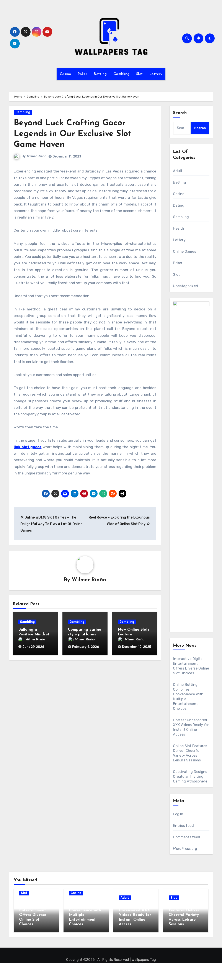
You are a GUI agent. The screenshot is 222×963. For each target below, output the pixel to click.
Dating (178, 205)
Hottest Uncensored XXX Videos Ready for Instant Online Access (135, 915)
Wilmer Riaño (37, 156)
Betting (100, 74)
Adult (177, 171)
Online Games (184, 251)
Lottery (155, 74)
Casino (65, 74)
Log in (178, 814)
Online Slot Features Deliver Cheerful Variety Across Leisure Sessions (184, 915)
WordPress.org (185, 849)
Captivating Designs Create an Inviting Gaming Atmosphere (190, 776)
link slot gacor (27, 447)
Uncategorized (185, 286)
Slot (139, 74)
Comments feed (186, 837)
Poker (82, 74)
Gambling (121, 74)
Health (178, 228)
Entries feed (183, 826)
